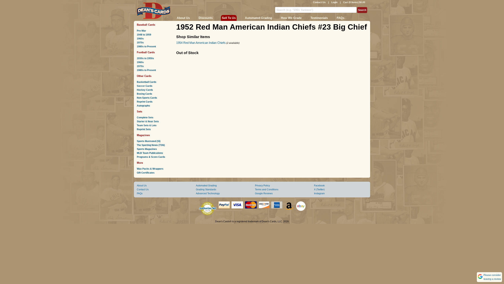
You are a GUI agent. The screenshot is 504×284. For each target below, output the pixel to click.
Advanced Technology (208, 193)
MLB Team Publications (150, 153)
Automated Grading (258, 18)
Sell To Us (229, 18)
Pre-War (141, 30)
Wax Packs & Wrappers (150, 168)
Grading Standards (206, 189)
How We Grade (291, 18)
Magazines (143, 135)
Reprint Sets (144, 129)
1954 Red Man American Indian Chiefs (201, 42)
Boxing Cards (144, 93)
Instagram (319, 193)
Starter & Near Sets (148, 121)
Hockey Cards (145, 90)
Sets (139, 111)
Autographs (143, 105)
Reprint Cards (145, 101)
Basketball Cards (146, 82)
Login (334, 2)
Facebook (319, 185)
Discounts (206, 18)
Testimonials (319, 18)
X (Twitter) (319, 189)
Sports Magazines (147, 149)
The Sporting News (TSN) (151, 145)
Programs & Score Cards (151, 157)
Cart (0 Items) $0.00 (354, 2)
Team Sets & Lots (147, 125)
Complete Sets (145, 117)
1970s (140, 42)
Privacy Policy (262, 185)
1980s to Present (146, 46)
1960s (140, 38)
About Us (183, 18)
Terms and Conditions (266, 189)
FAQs (340, 18)
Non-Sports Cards (147, 97)
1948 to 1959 (144, 34)
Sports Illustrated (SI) (148, 141)
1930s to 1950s (145, 58)
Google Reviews (264, 193)
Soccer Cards (144, 86)
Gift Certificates (146, 172)
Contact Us (319, 2)
